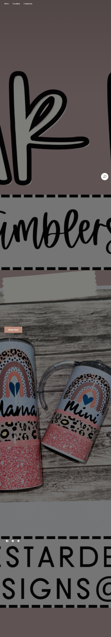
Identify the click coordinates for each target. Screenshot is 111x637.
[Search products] (105, 177)
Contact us (28, 3)
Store (6, 3)
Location (16, 3)
